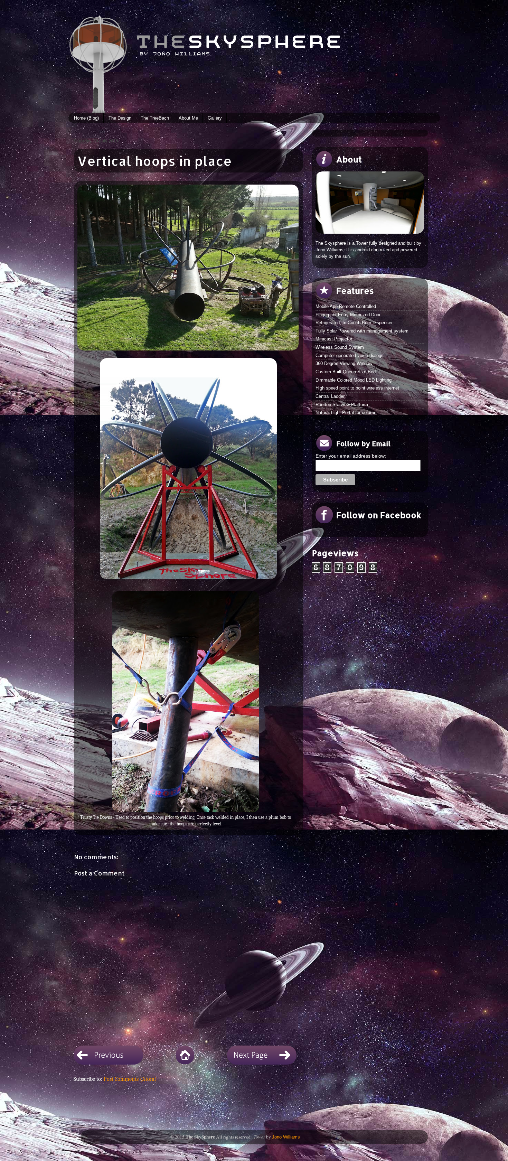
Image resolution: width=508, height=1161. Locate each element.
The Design (120, 118)
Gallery (215, 118)
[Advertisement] (364, 626)
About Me (188, 118)
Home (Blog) (86, 118)
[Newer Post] (108, 1061)
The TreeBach (155, 118)
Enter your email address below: (351, 456)
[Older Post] (262, 1061)
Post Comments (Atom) (130, 1079)
